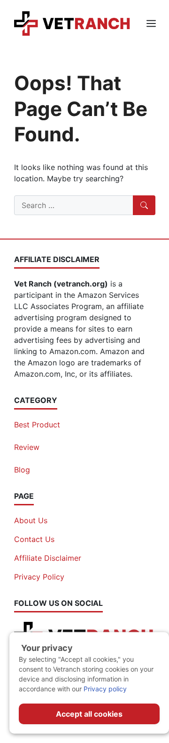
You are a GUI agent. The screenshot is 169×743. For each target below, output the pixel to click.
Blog (22, 469)
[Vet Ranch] (72, 22)
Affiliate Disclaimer (47, 558)
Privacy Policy (39, 576)
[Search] (144, 205)
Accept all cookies (89, 714)
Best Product (37, 424)
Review (26, 447)
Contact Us (34, 539)
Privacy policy (105, 689)
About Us (30, 520)
